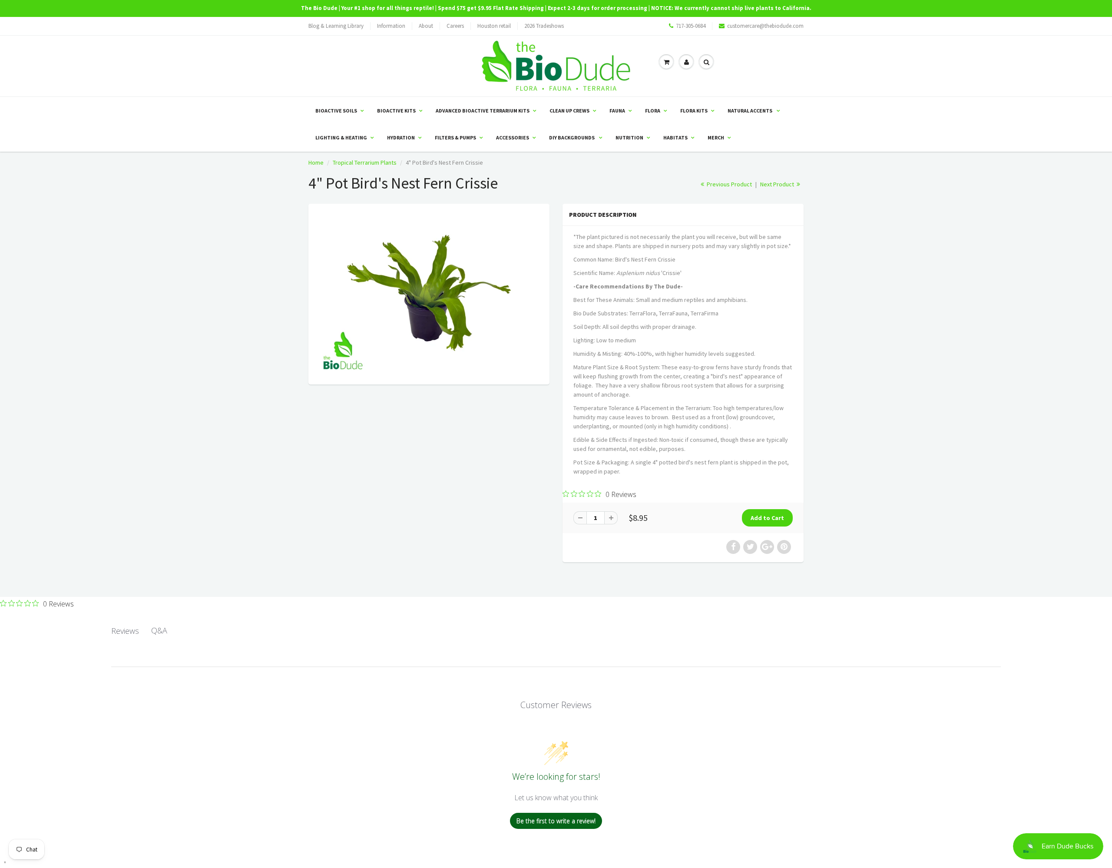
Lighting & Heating (341, 137)
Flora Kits (694, 110)
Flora (652, 110)
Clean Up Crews (569, 110)
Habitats (675, 137)
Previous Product (728, 184)
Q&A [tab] (159, 630)
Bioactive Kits (396, 110)
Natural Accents (750, 110)
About (426, 26)
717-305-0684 (690, 26)
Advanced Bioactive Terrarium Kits (483, 110)
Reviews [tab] (125, 631)
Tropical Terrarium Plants (365, 162)
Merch (716, 137)
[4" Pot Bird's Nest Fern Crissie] (429, 293)
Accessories (512, 137)
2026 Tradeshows (544, 26)
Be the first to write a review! (556, 821)
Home (316, 162)
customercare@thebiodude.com (765, 26)
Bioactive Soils (336, 110)
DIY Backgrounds (572, 137)
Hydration (401, 137)
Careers (455, 26)
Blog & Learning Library (336, 26)
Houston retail (494, 26)
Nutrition (629, 137)
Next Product (777, 184)
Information (391, 26)
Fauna (617, 110)
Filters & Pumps (455, 137)
